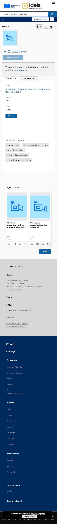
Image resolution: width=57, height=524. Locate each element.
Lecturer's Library (14, 373)
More (45, 251)
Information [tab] (29, 78)
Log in (9, 491)
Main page (10, 351)
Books (9, 378)
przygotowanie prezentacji (36, 145)
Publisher (11, 444)
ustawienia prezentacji (17, 155)
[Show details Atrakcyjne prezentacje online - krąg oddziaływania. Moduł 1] (25, 244)
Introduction (12, 460)
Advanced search (40, 19)
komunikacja (13, 145)
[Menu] (53, 2)
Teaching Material (14, 367)
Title (8, 409)
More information (38, 513)
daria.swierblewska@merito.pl (19, 310)
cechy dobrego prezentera (19, 160)
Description (12, 438)
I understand (29, 516)
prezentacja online (15, 150)
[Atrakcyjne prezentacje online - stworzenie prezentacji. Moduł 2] (40, 206)
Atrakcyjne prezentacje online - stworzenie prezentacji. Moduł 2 (39, 224)
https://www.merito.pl (15, 323)
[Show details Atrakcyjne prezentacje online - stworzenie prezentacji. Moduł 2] (48, 244)
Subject (10, 427)
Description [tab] (11, 78)
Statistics (10, 466)
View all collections (15, 393)
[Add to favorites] (46, 27)
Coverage (11, 432)
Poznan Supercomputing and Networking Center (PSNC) (29, 519)
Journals (10, 384)
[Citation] (51, 27)
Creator (10, 415)
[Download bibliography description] (14, 244)
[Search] (52, 14)
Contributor (12, 421)
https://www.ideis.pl (15, 326)
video (7, 109)
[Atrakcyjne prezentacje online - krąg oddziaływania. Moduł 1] (17, 206)
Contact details (13, 472)
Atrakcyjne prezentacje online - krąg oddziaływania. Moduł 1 (16, 224)
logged (17, 70)
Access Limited (19, 51)
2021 (7, 100)
